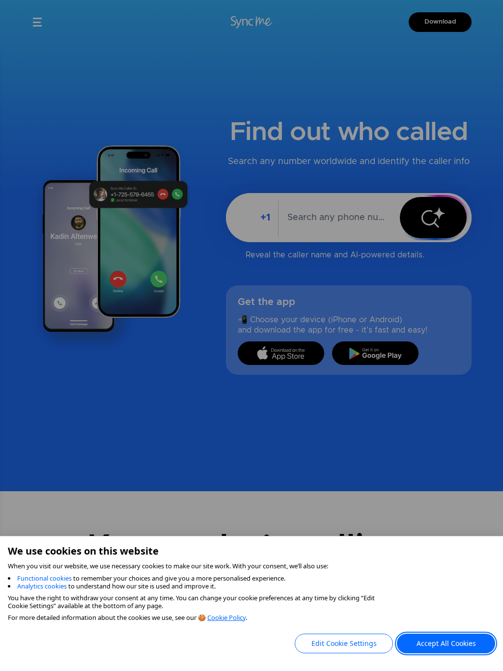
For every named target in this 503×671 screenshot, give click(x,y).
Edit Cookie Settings (344, 643)
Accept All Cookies (446, 643)
